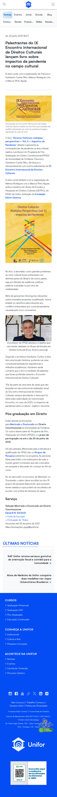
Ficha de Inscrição (16, 516)
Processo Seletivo (16, 673)
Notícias (11, 659)
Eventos (11, 663)
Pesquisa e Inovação (17, 643)
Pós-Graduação (15, 614)
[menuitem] (7, 15)
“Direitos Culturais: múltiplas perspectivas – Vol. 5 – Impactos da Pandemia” (25, 141)
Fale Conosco (18, 702)
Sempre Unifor (17, 705)
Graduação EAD (15, 610)
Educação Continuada (18, 619)
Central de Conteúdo (17, 668)
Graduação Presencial (17, 605)
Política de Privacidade (36, 705)
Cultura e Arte (14, 639)
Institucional (13, 634)
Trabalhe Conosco (36, 702)
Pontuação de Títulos (17, 520)
